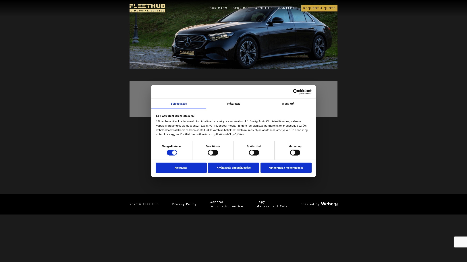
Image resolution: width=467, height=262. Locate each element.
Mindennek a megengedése (286, 167)
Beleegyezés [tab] (179, 103)
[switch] (213, 153)
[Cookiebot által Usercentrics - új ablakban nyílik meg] (296, 91)
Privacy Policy (184, 204)
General (216, 202)
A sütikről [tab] (288, 103)
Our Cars (218, 8)
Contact (286, 8)
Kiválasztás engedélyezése (234, 167)
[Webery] (329, 204)
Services (241, 8)
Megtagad (181, 167)
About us (264, 8)
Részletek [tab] (233, 103)
